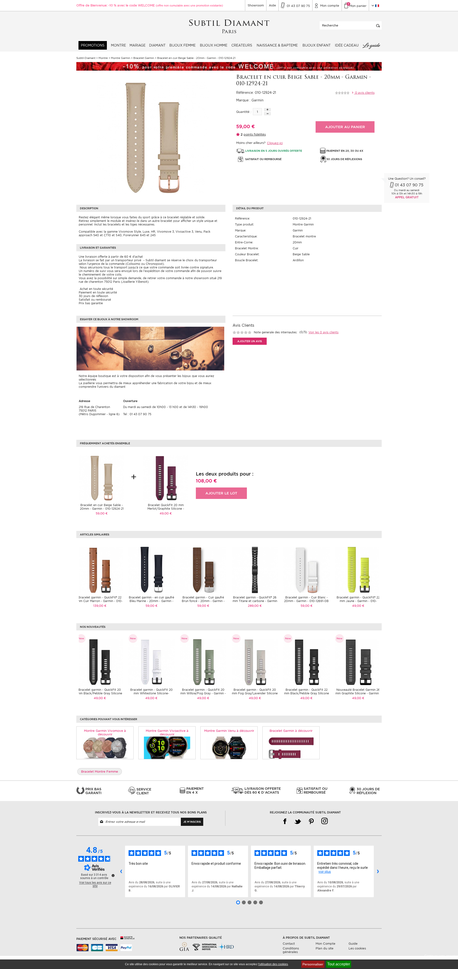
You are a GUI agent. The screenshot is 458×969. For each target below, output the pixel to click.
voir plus (324, 872)
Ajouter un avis (249, 341)
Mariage (138, 45)
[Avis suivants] (378, 871)
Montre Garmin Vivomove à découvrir (105, 732)
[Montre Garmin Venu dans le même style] (229, 747)
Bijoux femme (182, 45)
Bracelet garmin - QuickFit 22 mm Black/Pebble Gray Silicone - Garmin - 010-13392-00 (306, 693)
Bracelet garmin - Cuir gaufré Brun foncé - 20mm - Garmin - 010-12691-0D (203, 601)
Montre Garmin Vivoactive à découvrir (167, 732)
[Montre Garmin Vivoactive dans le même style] (167, 747)
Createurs (241, 45)
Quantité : (243, 112)
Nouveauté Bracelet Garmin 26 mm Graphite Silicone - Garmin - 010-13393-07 (358, 693)
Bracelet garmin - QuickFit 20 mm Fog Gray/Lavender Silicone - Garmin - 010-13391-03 (255, 693)
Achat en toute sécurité (96, 289)
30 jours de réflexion (93, 296)
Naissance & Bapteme (277, 45)
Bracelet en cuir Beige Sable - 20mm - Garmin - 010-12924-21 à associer (102, 508)
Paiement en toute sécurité (98, 292)
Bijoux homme (213, 45)
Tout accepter (338, 964)
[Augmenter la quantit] (267, 109)
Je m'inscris (192, 821)
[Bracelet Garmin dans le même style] (291, 747)
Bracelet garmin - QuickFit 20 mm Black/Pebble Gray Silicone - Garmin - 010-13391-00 (99, 693)
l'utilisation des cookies (273, 964)
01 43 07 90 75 (409, 185)
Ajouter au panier (345, 127)
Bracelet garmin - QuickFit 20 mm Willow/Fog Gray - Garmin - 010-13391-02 (203, 693)
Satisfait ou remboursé (95, 299)
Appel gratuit (407, 197)
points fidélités (255, 134)
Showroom (256, 5)
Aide (272, 5)
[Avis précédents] (121, 871)
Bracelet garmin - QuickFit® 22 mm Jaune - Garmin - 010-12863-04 (358, 601)
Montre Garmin (303, 224)
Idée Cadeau (347, 45)
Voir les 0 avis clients (323, 332)
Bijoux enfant (316, 45)
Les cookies (357, 948)
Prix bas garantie (91, 303)
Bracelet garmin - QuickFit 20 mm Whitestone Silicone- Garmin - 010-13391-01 (151, 693)
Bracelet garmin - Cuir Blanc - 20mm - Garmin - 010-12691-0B (306, 599)
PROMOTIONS (92, 45)
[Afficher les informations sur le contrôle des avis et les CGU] (113, 875)
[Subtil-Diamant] (229, 26)
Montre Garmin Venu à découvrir (229, 731)
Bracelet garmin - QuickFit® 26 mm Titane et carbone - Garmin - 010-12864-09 (255, 601)
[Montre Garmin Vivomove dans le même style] (105, 747)
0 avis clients (364, 92)
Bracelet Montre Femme (99, 771)
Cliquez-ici (275, 143)
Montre (118, 45)
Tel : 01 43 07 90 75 (137, 414)
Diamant (157, 45)
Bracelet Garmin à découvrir (291, 731)
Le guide (371, 45)
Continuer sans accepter (441, 956)
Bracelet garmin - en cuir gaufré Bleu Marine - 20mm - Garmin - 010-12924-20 (151, 601)
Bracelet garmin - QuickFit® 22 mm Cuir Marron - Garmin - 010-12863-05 (100, 601)
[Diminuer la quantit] (267, 113)
